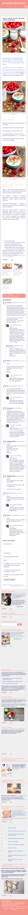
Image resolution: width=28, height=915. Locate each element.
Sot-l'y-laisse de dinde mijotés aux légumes (15, 860)
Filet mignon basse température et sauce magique (17, 856)
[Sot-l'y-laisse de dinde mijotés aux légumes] (3, 859)
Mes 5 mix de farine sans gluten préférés (17, 830)
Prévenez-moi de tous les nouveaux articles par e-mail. (13, 575)
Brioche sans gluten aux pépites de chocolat (15, 851)
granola (8, 296)
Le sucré (9, 295)
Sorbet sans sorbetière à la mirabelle (16, 844)
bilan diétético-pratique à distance (12, 705)
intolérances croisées (10, 688)
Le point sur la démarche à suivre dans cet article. (19, 768)
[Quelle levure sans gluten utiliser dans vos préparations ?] (3, 834)
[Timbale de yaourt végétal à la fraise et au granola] (7, 266)
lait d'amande (12, 296)
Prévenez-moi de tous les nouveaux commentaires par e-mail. (12, 570)
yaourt (16, 296)
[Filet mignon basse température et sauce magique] (3, 855)
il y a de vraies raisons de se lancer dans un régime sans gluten (13, 796)
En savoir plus (23, 818)
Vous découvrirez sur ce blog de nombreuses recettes (19, 594)
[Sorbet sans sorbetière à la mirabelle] (3, 844)
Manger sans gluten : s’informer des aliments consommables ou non (12, 679)
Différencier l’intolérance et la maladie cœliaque (12, 681)
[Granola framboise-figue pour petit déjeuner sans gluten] (18, 266)
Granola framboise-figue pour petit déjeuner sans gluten (17, 271)
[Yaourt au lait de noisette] (7, 281)
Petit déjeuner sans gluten (16, 295)
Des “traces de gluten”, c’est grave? (10, 683)
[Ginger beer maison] (3, 847)
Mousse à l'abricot (12, 827)
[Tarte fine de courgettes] (3, 841)
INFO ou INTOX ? (16, 818)
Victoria (10, 294)
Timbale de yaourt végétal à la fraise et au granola (6, 271)
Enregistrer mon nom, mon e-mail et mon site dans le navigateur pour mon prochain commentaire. (14, 565)
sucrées (13, 596)
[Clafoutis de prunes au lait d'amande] (3, 838)
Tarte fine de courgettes (13, 841)
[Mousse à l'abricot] (3, 827)
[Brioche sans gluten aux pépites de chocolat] (3, 850)
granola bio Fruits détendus (13, 73)
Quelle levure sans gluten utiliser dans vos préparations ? (16, 834)
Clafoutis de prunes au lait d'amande (16, 838)
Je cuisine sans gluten (14, 3)
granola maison (12, 72)
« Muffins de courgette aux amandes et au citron (12, 584)
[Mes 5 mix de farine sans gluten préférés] (3, 830)
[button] (5, 638)
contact (15, 706)
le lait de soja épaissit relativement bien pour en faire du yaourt (17, 430)
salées (22, 594)
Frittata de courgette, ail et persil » (18, 586)
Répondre (23, 302)
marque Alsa (18, 135)
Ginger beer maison (12, 847)
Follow (6, 259)
